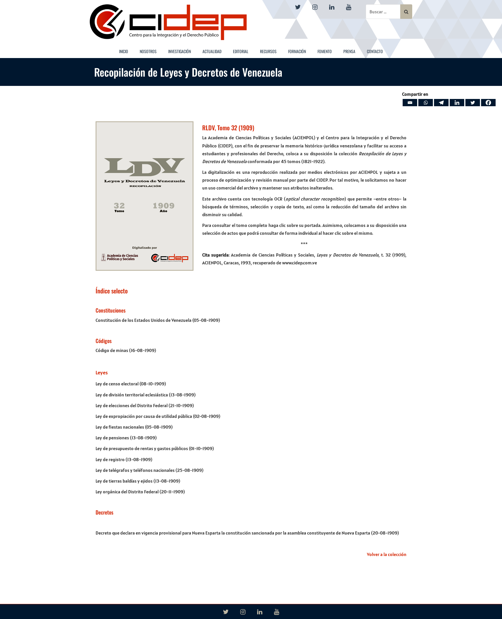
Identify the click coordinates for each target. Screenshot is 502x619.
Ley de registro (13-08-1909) (124, 459)
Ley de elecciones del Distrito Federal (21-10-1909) (145, 405)
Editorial (240, 51)
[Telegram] (441, 102)
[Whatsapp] (425, 102)
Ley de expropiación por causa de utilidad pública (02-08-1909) (158, 416)
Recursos (268, 51)
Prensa (349, 51)
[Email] (410, 102)
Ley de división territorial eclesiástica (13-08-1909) (146, 395)
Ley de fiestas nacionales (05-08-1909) (134, 427)
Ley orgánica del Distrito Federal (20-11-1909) (140, 492)
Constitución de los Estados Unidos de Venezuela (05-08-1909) (158, 320)
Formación (297, 51)
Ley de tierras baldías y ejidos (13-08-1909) (138, 481)
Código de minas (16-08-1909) (126, 350)
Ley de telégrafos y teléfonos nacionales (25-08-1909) (149, 470)
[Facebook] (488, 102)
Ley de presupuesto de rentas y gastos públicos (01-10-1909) (155, 448)
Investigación (179, 51)
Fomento (325, 51)
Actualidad (211, 51)
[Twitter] (472, 102)
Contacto (375, 51)
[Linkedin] (457, 102)
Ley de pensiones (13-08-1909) (126, 438)
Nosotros (148, 51)
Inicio (123, 51)
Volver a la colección (386, 554)
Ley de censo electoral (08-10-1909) (131, 384)
